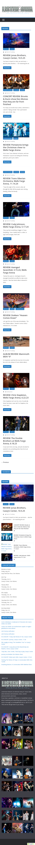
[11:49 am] (3, 434)
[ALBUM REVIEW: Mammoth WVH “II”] (16, 341)
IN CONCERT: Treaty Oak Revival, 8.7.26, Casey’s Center (16, 637)
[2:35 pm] (3, 52)
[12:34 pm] (3, 93)
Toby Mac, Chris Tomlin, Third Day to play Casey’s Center (17, 651)
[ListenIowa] (17, 9)
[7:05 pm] (3, 264)
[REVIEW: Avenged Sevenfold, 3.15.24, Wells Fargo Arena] (16, 252)
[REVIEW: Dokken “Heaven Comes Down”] (16, 300)
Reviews (12, 49)
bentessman (9, 391)
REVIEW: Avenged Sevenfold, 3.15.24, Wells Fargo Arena (15, 270)
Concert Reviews (8, 90)
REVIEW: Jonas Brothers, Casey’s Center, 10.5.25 (14, 56)
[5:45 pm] (3, 311)
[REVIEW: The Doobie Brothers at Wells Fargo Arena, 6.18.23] (16, 423)
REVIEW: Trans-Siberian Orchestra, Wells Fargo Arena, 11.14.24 (14, 181)
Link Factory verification (7, 631)
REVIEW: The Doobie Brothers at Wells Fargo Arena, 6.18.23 (14, 441)
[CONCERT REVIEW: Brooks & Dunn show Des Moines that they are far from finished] (16, 81)
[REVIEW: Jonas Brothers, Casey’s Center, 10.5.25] (16, 40)
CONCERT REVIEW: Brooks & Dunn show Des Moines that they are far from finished (15, 100)
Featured (6, 49)
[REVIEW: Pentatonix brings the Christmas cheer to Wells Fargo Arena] (16, 130)
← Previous (5, 462)
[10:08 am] (3, 391)
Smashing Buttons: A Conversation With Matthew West (16, 664)
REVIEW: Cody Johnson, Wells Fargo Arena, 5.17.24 (16, 225)
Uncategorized (20, 309)
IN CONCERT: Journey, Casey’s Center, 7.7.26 (13, 639)
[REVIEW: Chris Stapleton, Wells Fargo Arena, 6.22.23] (16, 380)
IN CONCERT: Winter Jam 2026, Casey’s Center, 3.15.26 (16, 657)
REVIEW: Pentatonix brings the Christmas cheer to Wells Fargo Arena (15, 147)
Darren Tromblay (10, 52)
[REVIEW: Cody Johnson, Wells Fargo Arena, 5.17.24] (16, 209)
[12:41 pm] (3, 350)
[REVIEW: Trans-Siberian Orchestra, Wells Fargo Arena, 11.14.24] (16, 169)
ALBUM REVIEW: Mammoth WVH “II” (16, 355)
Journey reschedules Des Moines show (12, 654)
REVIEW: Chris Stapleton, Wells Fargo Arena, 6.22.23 (16, 396)
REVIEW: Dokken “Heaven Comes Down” (15, 316)
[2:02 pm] (3, 141)
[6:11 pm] (3, 175)
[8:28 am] (3, 220)
